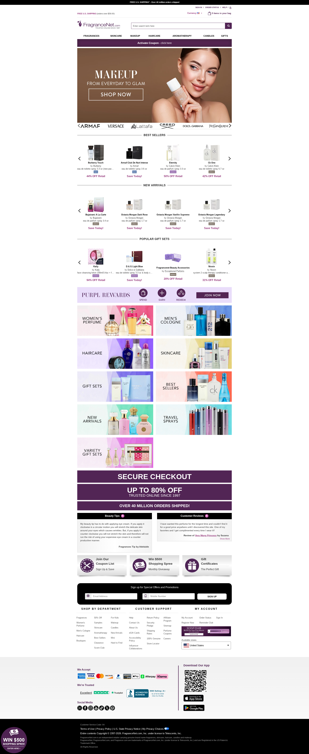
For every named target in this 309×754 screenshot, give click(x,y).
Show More (225, 539)
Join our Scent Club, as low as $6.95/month (154, 2)
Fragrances (91, 36)
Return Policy (153, 617)
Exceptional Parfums (174, 271)
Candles (114, 627)
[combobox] (181, 26)
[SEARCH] (228, 26)
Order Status (212, 7)
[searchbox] (178, 26)
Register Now (188, 622)
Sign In (198, 7)
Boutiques (81, 640)
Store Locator (153, 643)
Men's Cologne (83, 631)
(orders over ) (96, 14)
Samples (98, 622)
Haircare (154, 36)
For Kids (115, 617)
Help (224, 7)
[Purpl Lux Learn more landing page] (206, 632)
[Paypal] (118, 676)
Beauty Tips (112, 516)
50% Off (98, 617)
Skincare (116, 36)
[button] (229, 126)
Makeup (135, 36)
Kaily (97, 270)
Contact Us (134, 622)
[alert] (195, 13)
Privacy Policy (104, 728)
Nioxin (213, 270)
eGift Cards (134, 633)
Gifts (224, 36)
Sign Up (212, 596)
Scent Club (99, 648)
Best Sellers (100, 638)
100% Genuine (153, 638)
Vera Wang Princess (206, 535)
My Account (187, 617)
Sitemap (167, 626)
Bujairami (97, 218)
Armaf (136, 166)
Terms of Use (87, 728)
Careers (167, 638)
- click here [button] (154, 43)
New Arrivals (116, 633)
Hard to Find (116, 643)
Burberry (97, 166)
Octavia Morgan (135, 218)
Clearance (98, 643)
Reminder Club (206, 622)
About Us (133, 627)
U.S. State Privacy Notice (126, 728)
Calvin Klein (174, 166)
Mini (113, 638)
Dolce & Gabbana (136, 270)
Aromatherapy (100, 633)
